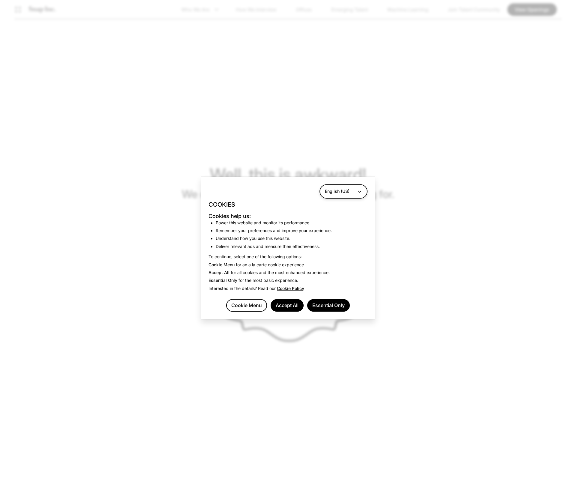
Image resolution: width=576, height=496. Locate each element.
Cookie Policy (290, 288)
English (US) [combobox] (337, 191)
